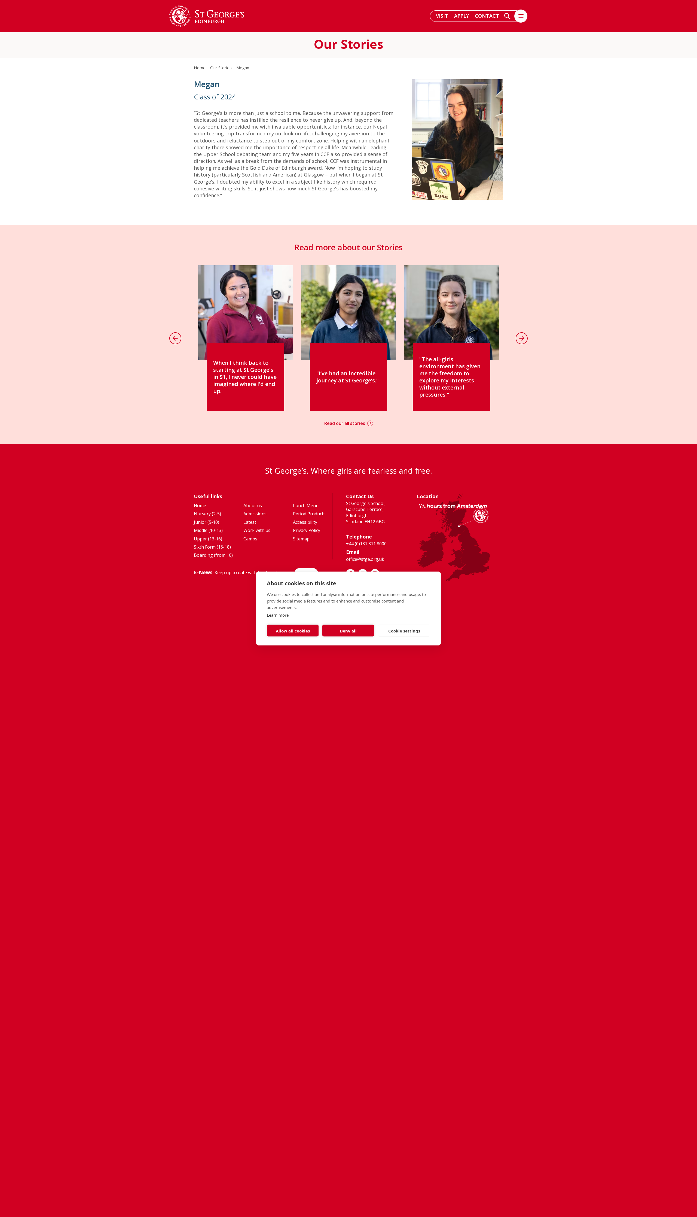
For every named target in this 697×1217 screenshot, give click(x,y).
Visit (442, 16)
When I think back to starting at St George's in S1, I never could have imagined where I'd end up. (245, 377)
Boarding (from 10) (213, 555)
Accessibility (305, 522)
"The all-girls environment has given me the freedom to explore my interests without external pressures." (450, 376)
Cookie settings (404, 630)
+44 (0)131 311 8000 (366, 544)
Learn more (278, 615)
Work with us (256, 530)
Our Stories (221, 67)
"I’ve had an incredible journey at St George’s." (347, 373)
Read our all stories (344, 423)
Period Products (309, 514)
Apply (461, 16)
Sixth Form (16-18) (212, 547)
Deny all (348, 630)
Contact (487, 16)
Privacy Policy (306, 530)
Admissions (255, 514)
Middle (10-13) (208, 530)
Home (200, 67)
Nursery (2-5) (207, 514)
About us (252, 506)
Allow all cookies (293, 630)
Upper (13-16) (208, 539)
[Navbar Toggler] (521, 16)
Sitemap (301, 539)
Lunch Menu (306, 506)
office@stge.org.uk (365, 559)
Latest (249, 522)
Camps (250, 539)
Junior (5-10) (206, 522)
